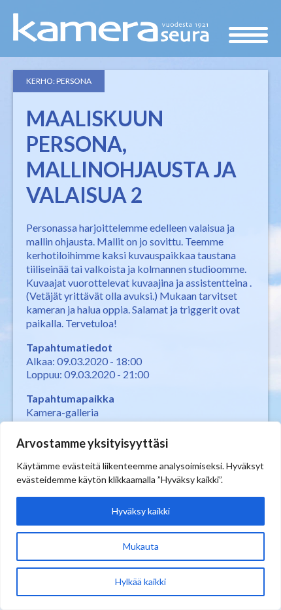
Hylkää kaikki (140, 581)
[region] (140, 516)
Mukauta (141, 546)
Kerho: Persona (58, 81)
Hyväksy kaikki (141, 510)
